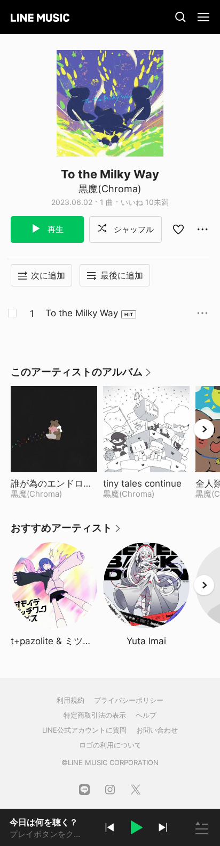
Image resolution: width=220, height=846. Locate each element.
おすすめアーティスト (66, 531)
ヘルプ (146, 715)
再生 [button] (54, 229)
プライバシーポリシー (128, 700)
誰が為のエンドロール (54, 483)
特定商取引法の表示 (95, 715)
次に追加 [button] (48, 275)
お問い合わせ (157, 730)
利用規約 (70, 700)
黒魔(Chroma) (110, 188)
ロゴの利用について (110, 745)
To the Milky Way (81, 313)
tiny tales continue (146, 483)
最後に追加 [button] (121, 275)
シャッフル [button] (133, 229)
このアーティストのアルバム (81, 375)
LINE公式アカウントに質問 (84, 730)
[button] (136, 829)
